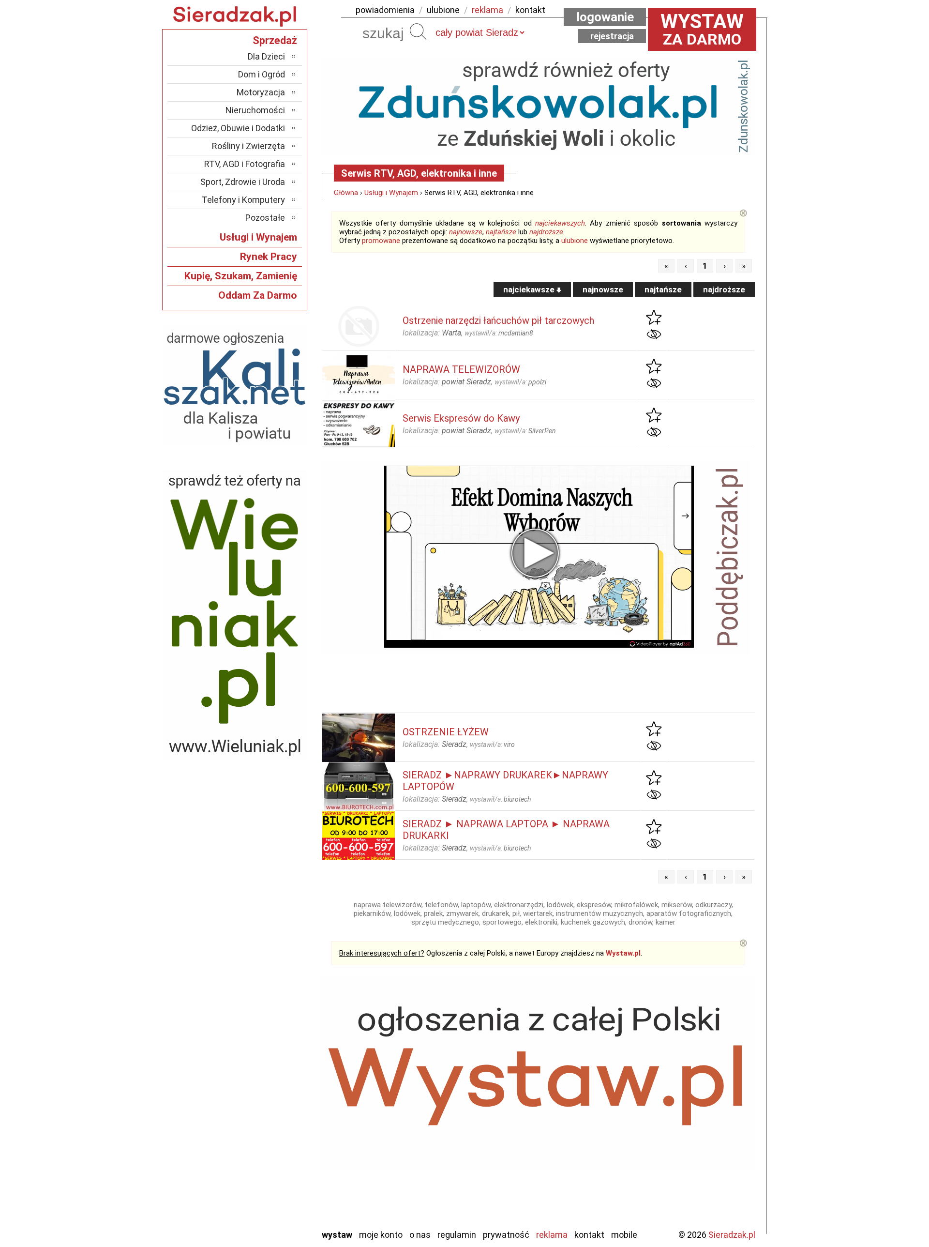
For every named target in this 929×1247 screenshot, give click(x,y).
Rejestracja (612, 36)
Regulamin (456, 1235)
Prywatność (506, 1235)
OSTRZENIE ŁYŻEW (446, 732)
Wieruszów (266, 1207)
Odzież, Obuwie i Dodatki (238, 128)
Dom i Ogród (261, 74)
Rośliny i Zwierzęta (248, 146)
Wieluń (273, 1194)
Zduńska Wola (261, 1220)
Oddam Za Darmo (257, 295)
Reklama (552, 1235)
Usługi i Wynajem (391, 192)
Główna (346, 192)
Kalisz (275, 1103)
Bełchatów (266, 1063)
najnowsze (465, 232)
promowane (381, 240)
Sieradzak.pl (731, 1235)
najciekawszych (560, 223)
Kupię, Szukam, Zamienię (240, 276)
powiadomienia (385, 10)
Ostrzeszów (264, 1116)
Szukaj (418, 31)
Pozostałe (265, 218)
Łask (277, 1076)
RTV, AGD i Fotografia (244, 164)
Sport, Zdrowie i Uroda (242, 182)
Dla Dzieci (266, 56)
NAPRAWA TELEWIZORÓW (461, 369)
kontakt (530, 10)
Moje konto (381, 1235)
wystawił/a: (498, 333)
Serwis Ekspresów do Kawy (461, 418)
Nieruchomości (255, 110)
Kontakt (589, 1235)
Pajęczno (269, 1142)
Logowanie (605, 17)
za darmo (702, 29)
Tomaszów (266, 1168)
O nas (420, 1235)
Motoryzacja (261, 92)
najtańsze (501, 232)
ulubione (443, 10)
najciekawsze (529, 289)
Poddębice (266, 1155)
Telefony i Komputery (243, 200)
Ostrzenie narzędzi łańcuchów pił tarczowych (498, 320)
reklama (487, 10)
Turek (275, 1181)
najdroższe (546, 232)
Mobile (624, 1235)
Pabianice (268, 1129)
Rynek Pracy (268, 256)
